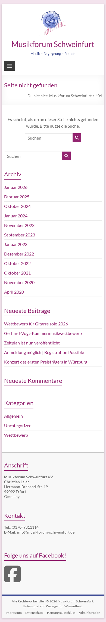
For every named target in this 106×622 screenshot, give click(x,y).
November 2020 (19, 282)
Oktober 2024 (17, 206)
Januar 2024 (15, 215)
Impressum (14, 613)
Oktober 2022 (17, 263)
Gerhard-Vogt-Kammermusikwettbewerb (43, 333)
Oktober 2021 (17, 272)
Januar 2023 (15, 244)
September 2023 (19, 234)
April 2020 (14, 291)
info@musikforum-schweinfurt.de (45, 532)
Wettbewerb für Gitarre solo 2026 (36, 323)
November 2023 (19, 225)
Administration (89, 613)
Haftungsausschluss (61, 613)
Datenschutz (34, 613)
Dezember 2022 (19, 253)
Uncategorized (18, 425)
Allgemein (13, 415)
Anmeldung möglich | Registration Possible (44, 352)
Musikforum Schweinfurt (52, 44)
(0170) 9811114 (25, 527)
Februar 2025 (16, 196)
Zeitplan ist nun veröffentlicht (32, 342)
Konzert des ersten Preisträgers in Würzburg (45, 361)
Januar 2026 (15, 187)
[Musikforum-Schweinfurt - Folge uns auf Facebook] (12, 579)
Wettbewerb (16, 435)
